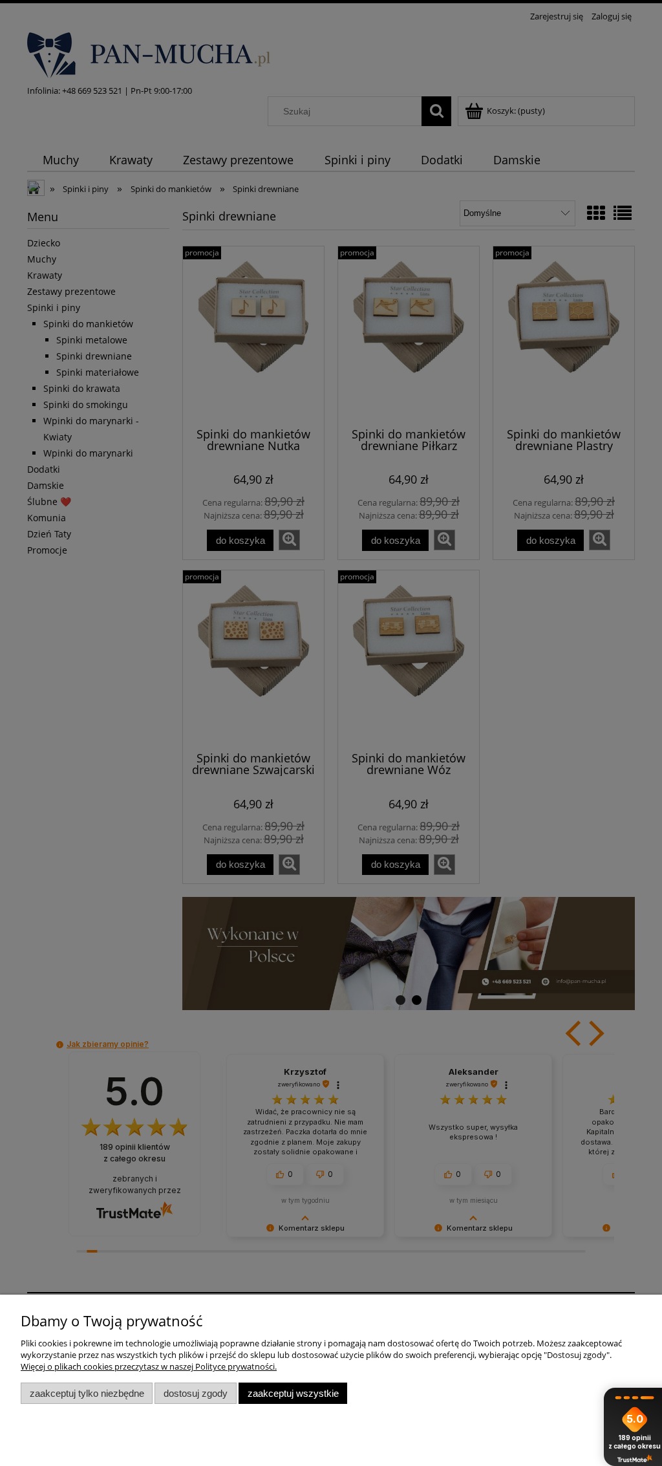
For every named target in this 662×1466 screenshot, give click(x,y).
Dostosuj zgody (196, 1393)
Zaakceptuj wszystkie (293, 1393)
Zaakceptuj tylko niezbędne (87, 1393)
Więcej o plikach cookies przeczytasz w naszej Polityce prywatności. (149, 1366)
